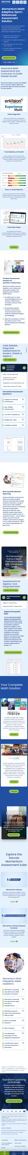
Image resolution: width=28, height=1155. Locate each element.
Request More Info (9, 58)
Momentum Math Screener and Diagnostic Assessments (14, 1130)
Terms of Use (18, 1143)
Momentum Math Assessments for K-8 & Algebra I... (13, 1132)
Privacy (3, 1147)
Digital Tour (23, 1154)
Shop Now (14, 1154)
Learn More (14, 247)
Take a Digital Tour (9, 62)
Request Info (5, 1154)
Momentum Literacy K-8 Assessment (10, 1134)
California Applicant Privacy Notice (7, 1143)
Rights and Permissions (20, 1140)
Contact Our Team (14, 1101)
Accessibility (5, 1140)
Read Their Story (13, 835)
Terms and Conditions (20, 1146)
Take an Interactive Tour (11, 332)
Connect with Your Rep (10, 532)
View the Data (14, 571)
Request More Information (13, 652)
